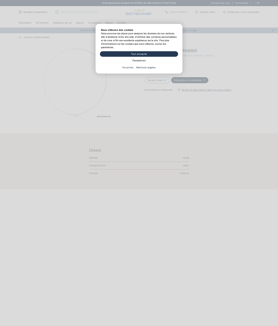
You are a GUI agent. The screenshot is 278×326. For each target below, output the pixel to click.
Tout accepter (139, 54)
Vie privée (127, 67)
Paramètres (139, 60)
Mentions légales (146, 67)
